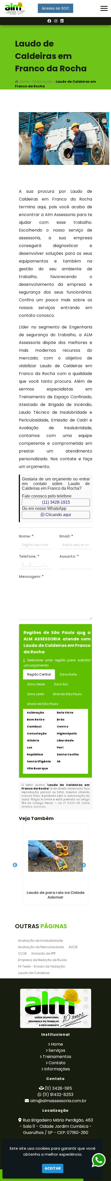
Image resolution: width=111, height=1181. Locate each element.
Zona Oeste (36, 684)
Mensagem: (31, 576)
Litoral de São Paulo (42, 704)
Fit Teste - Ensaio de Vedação (41, 966)
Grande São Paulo (67, 694)
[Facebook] (49, 21)
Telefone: (29, 556)
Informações (57, 1069)
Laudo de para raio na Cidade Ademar (56, 895)
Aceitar (53, 1168)
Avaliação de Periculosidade (41, 947)
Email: (66, 536)
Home (57, 1044)
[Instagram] (55, 21)
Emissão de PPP (43, 953)
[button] (104, 8)
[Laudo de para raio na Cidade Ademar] (55, 855)
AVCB (73, 947)
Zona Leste (35, 694)
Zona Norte (68, 674)
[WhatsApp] (95, 1160)
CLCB (22, 953)
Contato (57, 1063)
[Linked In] (62, 21)
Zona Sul (61, 684)
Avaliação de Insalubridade (40, 940)
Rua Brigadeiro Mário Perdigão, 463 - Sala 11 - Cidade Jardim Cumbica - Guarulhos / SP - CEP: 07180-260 (56, 1126)
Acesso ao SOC (55, 8)
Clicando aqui (57, 514)
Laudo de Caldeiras (34, 973)
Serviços (57, 1050)
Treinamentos (57, 1057)
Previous (15, 865)
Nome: (26, 536)
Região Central (39, 674)
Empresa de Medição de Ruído (42, 960)
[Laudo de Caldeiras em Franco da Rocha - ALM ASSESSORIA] (15, 8)
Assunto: (69, 556)
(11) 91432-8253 (58, 1095)
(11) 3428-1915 (56, 502)
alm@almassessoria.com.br (58, 1101)
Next (83, 865)
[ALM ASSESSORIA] (55, 1008)
